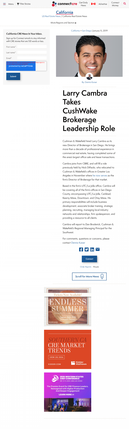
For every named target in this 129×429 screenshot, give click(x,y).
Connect (89, 259)
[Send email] (98, 250)
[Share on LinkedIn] (92, 250)
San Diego (87, 30)
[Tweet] (87, 250)
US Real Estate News (51, 16)
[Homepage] (64, 4)
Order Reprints (85, 267)
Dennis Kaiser (78, 242)
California (75, 30)
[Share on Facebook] (81, 250)
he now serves (100, 175)
